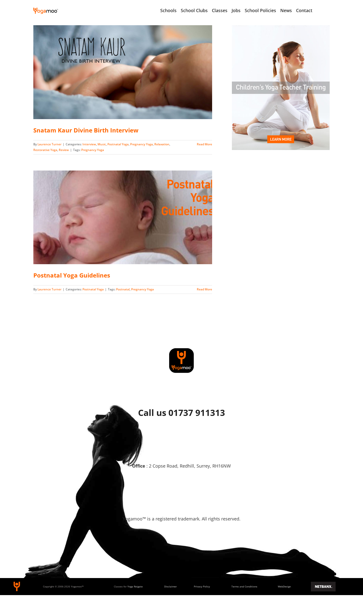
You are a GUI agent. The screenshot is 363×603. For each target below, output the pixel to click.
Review (64, 150)
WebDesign (284, 586)
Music (102, 144)
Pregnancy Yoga (141, 144)
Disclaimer (170, 586)
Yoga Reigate (135, 586)
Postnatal (123, 289)
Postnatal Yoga (118, 144)
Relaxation (161, 144)
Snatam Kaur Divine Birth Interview (86, 130)
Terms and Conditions (244, 586)
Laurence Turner (49, 144)
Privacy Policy (202, 586)
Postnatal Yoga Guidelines (71, 275)
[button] (326, 10)
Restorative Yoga (45, 150)
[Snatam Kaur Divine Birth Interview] (122, 72)
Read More (204, 144)
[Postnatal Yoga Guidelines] (122, 217)
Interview (89, 144)
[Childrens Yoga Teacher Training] (281, 27)
